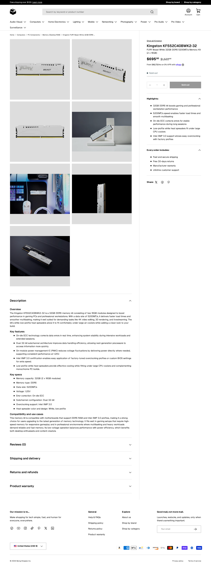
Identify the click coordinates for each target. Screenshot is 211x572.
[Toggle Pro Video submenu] (183, 22)
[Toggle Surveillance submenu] (25, 27)
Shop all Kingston (154, 41)
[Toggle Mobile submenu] (97, 22)
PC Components (34, 35)
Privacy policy (177, 561)
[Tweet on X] (156, 182)
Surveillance (16, 27)
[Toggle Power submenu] (149, 22)
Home (12, 35)
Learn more (37, 2)
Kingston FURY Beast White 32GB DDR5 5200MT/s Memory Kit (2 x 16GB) (79, 35)
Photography (127, 21)
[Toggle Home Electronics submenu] (68, 22)
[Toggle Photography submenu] (136, 22)
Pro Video (176, 21)
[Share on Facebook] (162, 182)
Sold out (185, 85)
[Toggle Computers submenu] (43, 22)
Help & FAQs (94, 517)
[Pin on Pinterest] (168, 182)
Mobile (91, 21)
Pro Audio (159, 21)
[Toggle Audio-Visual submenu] (25, 22)
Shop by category (192, 2)
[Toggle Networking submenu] (116, 22)
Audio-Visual (16, 21)
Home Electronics (56, 21)
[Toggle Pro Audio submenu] (166, 22)
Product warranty (96, 534)
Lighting (76, 21)
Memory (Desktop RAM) (51, 35)
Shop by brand (173, 2)
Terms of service (194, 561)
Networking (107, 21)
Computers (35, 21)
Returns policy (95, 528)
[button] (198, 12)
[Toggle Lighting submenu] (83, 22)
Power (144, 21)
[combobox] (100, 12)
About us (126, 517)
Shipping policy (95, 522)
